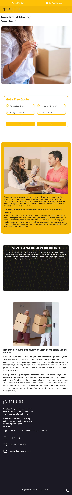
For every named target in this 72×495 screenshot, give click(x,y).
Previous (20, 124)
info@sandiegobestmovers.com (19, 451)
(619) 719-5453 (15, 438)
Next (51, 124)
